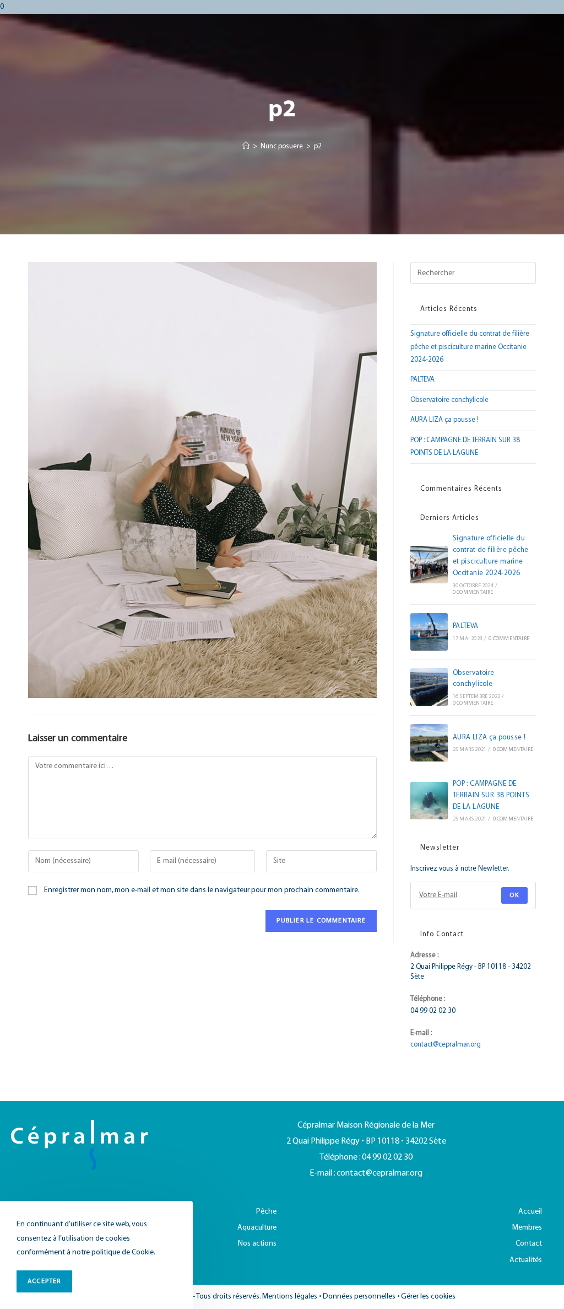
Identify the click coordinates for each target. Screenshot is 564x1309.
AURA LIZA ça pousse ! (444, 420)
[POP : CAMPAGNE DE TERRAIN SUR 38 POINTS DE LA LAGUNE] (429, 800)
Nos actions (257, 1243)
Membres (527, 1227)
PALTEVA (422, 380)
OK (514, 895)
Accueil (530, 1211)
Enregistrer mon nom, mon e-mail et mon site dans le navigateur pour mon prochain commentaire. (202, 890)
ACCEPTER (44, 1281)
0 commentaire (473, 592)
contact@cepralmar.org (445, 1045)
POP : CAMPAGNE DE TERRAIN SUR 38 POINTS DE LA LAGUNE (491, 796)
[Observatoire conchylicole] (429, 687)
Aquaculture (256, 1227)
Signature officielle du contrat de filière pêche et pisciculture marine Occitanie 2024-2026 (469, 347)
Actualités (525, 1260)
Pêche (266, 1211)
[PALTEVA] (429, 632)
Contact (529, 1243)
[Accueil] (246, 146)
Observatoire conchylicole (449, 400)
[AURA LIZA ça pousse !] (429, 742)
